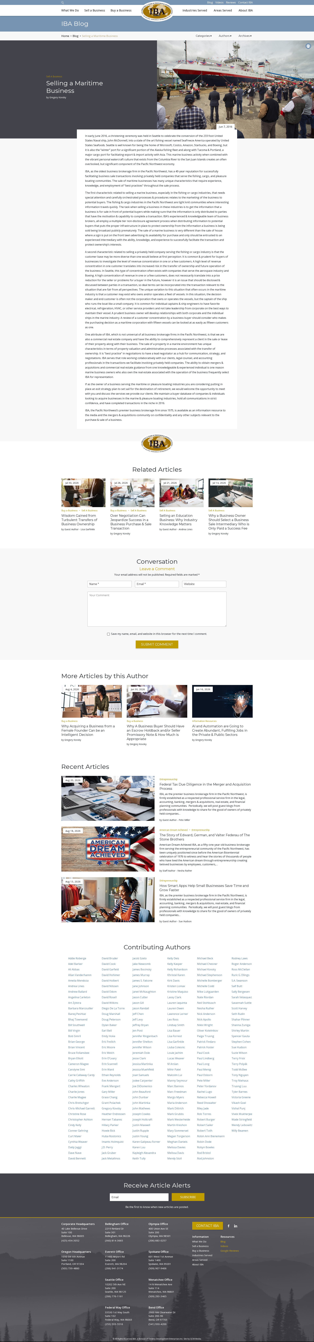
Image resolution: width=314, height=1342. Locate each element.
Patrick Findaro (206, 1041)
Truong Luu (239, 1086)
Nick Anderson (206, 1014)
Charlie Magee (77, 1097)
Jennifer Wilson (141, 1047)
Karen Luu (138, 1147)
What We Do (70, 10)
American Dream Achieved (173, 829)
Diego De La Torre (113, 1008)
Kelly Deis (173, 958)
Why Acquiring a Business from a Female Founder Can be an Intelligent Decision (88, 730)
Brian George (76, 1041)
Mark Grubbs (175, 1114)
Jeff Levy (137, 1019)
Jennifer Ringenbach (144, 1036)
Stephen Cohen (241, 1041)
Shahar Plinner (241, 1019)
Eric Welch (108, 1053)
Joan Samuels (140, 1075)
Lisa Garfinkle (175, 1041)
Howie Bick (108, 1130)
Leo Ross (172, 1019)
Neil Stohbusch (206, 1003)
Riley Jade (203, 1108)
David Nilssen (110, 986)
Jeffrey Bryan (140, 1025)
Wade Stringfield (242, 1119)
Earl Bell (107, 1030)
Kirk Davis (173, 980)
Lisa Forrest (174, 1036)
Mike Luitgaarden (208, 991)
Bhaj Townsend (77, 1019)
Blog (210, 2)
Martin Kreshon (177, 1125)
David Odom (109, 991)
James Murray (141, 975)
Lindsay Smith (175, 1025)
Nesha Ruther (205, 1008)
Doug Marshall (111, 1014)
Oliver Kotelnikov (207, 1030)
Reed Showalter (206, 1103)
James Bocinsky (141, 969)
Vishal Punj (238, 1108)
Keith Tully (139, 1158)
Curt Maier (74, 1136)
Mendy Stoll (174, 1158)
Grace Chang (109, 1097)
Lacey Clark (174, 997)
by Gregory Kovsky (56, 97)
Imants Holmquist (112, 1142)
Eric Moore (108, 1047)
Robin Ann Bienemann (211, 1136)
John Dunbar (140, 1097)
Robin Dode (204, 1142)
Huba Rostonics (111, 1136)
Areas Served (223, 10)
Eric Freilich (108, 1041)
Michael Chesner (207, 964)
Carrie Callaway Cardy (81, 1075)
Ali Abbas (73, 969)
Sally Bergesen (241, 991)
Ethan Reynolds (111, 1075)
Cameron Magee (78, 1064)
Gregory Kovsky (111, 1108)
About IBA (246, 10)
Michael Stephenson (209, 975)
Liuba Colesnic (176, 1047)
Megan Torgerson (178, 1136)
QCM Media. (195, 1338)
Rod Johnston (205, 1158)
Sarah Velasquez (242, 997)
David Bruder (110, 958)
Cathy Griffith (76, 1080)
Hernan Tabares (112, 1119)
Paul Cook (203, 1053)
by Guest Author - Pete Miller (174, 819)
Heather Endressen (113, 1114)
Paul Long (203, 1064)
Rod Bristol (204, 1153)
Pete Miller (203, 1080)
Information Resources (204, 721)
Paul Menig (204, 1069)
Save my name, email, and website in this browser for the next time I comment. (159, 634)
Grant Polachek (111, 1103)
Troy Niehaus (240, 1080)
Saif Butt (237, 986)
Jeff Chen (138, 1014)
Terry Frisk (238, 1058)
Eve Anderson (110, 1080)
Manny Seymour (177, 1080)
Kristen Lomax (176, 986)
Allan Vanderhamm (79, 975)
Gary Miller (108, 1092)
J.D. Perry (107, 1147)
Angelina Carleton (79, 997)
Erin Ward (108, 1069)
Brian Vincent (76, 1047)
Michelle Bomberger (209, 980)
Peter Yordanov (206, 1086)
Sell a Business (94, 10)
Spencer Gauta (241, 1036)
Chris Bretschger (78, 1103)
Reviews (231, 2)
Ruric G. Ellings (240, 975)
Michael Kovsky (206, 969)
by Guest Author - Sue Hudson (175, 921)
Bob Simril (74, 1036)
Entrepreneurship (168, 779)
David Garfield (110, 969)
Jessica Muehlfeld (143, 1069)
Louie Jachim (175, 1053)
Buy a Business (121, 10)
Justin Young (140, 1136)
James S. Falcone (142, 980)
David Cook (109, 964)
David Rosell (109, 997)
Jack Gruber (109, 1153)
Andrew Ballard (77, 991)
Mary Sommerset (177, 1130)
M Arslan (172, 1064)
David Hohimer (111, 975)
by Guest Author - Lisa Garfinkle (78, 529)
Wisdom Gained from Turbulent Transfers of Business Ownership (79, 520)
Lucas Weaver (175, 1058)
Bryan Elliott (75, 1058)
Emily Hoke (108, 1036)
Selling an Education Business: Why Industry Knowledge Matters (178, 520)
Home (65, 36)
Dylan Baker (109, 1025)
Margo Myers (175, 1097)
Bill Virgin (74, 1030)
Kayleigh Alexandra (144, 1153)
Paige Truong (205, 1036)
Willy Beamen (240, 1130)
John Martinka (141, 1103)
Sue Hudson (239, 1047)
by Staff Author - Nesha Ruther (175, 870)
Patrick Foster (205, 1047)
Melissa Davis (175, 1153)
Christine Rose (77, 1114)
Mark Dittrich (175, 1108)
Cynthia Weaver (77, 1142)
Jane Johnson (140, 986)
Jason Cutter (140, 997)
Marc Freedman (176, 1092)
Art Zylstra (74, 1003)
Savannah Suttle (242, 1003)
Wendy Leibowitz (242, 1125)
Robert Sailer (205, 1125)
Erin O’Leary (109, 1058)
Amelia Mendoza (78, 980)
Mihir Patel (174, 1069)
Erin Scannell (109, 1064)
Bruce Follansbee (78, 1053)
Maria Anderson (177, 1103)
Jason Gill (138, 1003)
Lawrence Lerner (177, 1014)
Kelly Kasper (174, 964)
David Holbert (110, 980)
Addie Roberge (77, 958)
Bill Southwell (76, 1025)
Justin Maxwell (141, 1125)
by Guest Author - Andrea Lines (175, 529)
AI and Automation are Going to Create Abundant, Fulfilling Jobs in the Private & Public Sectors (219, 730)
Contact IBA (245, 2)
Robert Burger (206, 1119)
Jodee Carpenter (142, 1080)
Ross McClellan (241, 969)
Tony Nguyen (240, 1075)
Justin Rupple (140, 1130)
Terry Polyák (239, 1064)
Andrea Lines (76, 986)
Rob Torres (204, 1114)
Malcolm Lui (174, 1075)
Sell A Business (54, 76)
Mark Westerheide (178, 1119)
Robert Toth (204, 1130)
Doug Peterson (111, 1019)
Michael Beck (205, 958)
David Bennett (77, 1158)
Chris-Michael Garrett (81, 1108)
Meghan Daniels (177, 1142)
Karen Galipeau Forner (146, 1142)
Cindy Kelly (74, 1125)
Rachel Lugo (204, 1092)
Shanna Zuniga (241, 1025)
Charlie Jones (76, 1092)
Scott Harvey (239, 1008)
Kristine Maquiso (177, 991)
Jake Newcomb (141, 964)
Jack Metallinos (111, 1158)
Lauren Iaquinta (177, 1003)
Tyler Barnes (239, 1092)
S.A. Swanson (239, 980)
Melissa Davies (176, 1147)
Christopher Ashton (80, 1119)
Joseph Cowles (141, 1114)
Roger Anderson (242, 964)
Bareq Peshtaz (77, 1014)
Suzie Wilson (239, 1053)
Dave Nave (74, 1153)
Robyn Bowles (205, 1147)
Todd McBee (239, 1069)
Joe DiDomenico (142, 1086)
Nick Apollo (204, 1019)
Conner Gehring (78, 1130)
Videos (219, 2)
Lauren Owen (175, 1008)
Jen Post (137, 1030)
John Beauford (141, 1092)
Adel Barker (75, 964)
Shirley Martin (240, 1030)
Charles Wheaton (78, 1086)
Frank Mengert (111, 1086)
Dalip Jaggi (74, 1147)
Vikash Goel (239, 1103)
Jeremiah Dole (141, 1053)
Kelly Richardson (177, 969)
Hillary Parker (110, 1125)
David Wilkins (110, 1003)
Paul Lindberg (205, 1058)
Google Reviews (229, 1250)
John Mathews (141, 1108)
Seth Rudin (238, 1014)
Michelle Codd (205, 986)
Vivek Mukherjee (242, 1114)
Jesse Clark (139, 1058)
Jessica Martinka (142, 1064)
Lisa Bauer (173, 1030)
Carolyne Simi (76, 1069)
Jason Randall (140, 1008)
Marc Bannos (175, 1086)
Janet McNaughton (144, 991)
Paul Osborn (204, 1075)
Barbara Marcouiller (80, 1008)
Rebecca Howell (206, 1097)
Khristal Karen (176, 975)
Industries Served (195, 10)
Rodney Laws (240, 958)
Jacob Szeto (139, 958)
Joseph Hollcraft (142, 1119)
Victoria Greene (241, 1097)
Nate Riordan (205, 997)
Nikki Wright (205, 1025)
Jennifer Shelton (142, 1041)
